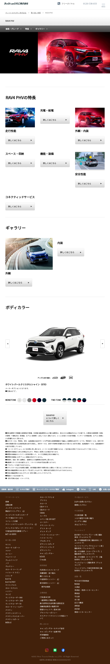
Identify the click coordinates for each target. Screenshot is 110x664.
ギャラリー (40, 28)
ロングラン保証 (80, 521)
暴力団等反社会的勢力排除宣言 (52, 603)
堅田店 (77, 584)
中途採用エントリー (48, 579)
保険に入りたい (80, 505)
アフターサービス (12, 497)
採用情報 (43, 565)
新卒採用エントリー (48, 583)
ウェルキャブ (79, 530)
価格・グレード (12, 28)
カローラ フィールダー (14, 607)
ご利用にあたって (47, 638)
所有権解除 (44, 635)
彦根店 (77, 606)
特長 (27, 28)
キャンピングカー (47, 553)
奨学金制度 (45, 587)
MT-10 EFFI (10, 534)
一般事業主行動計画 (48, 600)
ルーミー (8, 554)
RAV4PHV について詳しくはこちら (52, 418)
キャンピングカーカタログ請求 (52, 628)
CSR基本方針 (45, 597)
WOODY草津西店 (81, 581)
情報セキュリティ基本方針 (50, 609)
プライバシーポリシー (48, 613)
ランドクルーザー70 (13, 604)
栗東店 (77, 593)
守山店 (77, 596)
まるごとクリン (80, 524)
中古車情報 (78, 511)
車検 (7, 502)
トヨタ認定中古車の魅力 (84, 518)
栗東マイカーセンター (83, 612)
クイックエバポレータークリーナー (19, 528)
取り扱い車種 (10, 540)
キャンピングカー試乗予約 (50, 632)
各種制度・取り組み (48, 573)
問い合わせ (44, 624)
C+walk (43, 560)
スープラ (43, 516)
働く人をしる (45, 576)
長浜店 (77, 609)
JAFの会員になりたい (83, 502)
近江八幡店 (78, 603)
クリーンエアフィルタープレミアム (19, 524)
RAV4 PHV (9, 20)
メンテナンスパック (13, 508)
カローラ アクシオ (47, 497)
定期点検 (8, 505)
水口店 (77, 600)
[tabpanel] (55, 52)
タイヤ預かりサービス (14, 518)
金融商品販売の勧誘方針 (49, 606)
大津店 (77, 587)
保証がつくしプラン (13, 511)
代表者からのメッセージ (49, 570)
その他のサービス (81, 497)
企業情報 (43, 593)
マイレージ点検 (11, 521)
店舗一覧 (77, 576)
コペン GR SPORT (48, 519)
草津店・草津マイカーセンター (86, 590)
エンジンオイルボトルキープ (16, 515)
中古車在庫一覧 (80, 515)
